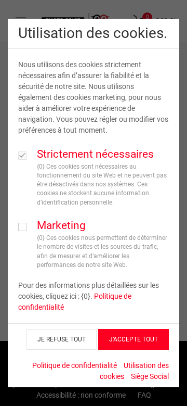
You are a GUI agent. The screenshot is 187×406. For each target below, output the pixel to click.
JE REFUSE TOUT (61, 339)
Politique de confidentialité (74, 365)
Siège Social (150, 376)
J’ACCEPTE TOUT (133, 339)
